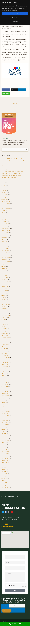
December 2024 (6, 228)
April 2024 (4, 246)
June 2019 (4, 375)
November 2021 (5, 310)
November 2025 (6, 203)
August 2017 (5, 424)
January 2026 (5, 199)
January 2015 (5, 478)
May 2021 (4, 324)
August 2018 (5, 398)
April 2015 (4, 471)
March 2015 (4, 473)
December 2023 (6, 255)
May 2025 (4, 217)
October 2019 (5, 366)
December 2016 (5, 435)
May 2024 (4, 243)
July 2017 (4, 427)
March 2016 (4, 449)
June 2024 (4, 241)
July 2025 (4, 212)
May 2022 (4, 297)
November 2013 (5, 487)
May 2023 (4, 270)
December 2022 (6, 281)
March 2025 (4, 221)
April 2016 (4, 447)
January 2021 (5, 333)
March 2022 (4, 301)
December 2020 (6, 335)
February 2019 (5, 384)
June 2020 (4, 348)
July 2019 (4, 373)
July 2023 (4, 266)
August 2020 (5, 344)
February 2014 (5, 485)
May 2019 (4, 377)
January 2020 (5, 360)
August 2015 (5, 464)
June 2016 (4, 442)
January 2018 (5, 413)
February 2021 (5, 330)
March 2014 (4, 482)
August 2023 (5, 264)
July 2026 (4, 185)
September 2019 (6, 368)
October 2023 (5, 259)
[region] (15, 12)
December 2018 (6, 389)
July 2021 (4, 319)
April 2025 (4, 219)
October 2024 (5, 232)
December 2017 (5, 415)
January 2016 (5, 453)
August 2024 (5, 237)
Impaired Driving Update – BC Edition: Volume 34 (14, 171)
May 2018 (4, 404)
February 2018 (5, 411)
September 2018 (6, 395)
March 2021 (4, 328)
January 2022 (5, 306)
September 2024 (6, 235)
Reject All (15, 21)
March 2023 (4, 275)
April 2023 (4, 272)
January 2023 (5, 279)
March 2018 (4, 409)
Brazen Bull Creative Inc (12, 621)
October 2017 (5, 420)
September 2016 (6, 440)
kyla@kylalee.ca (7, 526)
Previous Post (15, 100)
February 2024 (5, 250)
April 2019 (4, 380)
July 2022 (4, 293)
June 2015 (4, 469)
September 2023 (6, 261)
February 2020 (5, 357)
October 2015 (5, 460)
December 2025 (6, 201)
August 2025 (5, 210)
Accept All (15, 14)
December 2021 (5, 308)
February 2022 (5, 304)
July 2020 (4, 346)
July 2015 (4, 467)
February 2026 (5, 197)
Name (6, 554)
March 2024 (5, 248)
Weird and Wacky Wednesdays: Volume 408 (13, 173)
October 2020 (5, 339)
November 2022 (6, 284)
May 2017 (4, 431)
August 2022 (5, 290)
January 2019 (5, 386)
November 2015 (5, 458)
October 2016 (5, 438)
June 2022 (4, 295)
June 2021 (4, 322)
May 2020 (4, 351)
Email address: (5, 605)
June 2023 (4, 268)
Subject (7, 565)
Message (7, 571)
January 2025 (5, 226)
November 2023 (6, 257)
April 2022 (4, 299)
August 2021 (5, 317)
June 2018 (4, 402)
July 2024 (4, 239)
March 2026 (4, 194)
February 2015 (5, 476)
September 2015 (6, 462)
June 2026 (4, 188)
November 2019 (5, 364)
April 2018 (4, 406)
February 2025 (5, 223)
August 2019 (5, 371)
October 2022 (5, 286)
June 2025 (4, 214)
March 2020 (5, 355)
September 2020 (6, 342)
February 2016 (5, 451)
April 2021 (4, 326)
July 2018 (4, 400)
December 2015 (5, 456)
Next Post (15, 103)
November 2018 (5, 391)
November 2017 (5, 418)
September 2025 (6, 208)
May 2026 (4, 190)
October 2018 (5, 393)
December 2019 (5, 362)
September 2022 (6, 288)
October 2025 (5, 205)
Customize (15, 17)
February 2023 (5, 277)
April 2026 (4, 192)
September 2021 (6, 315)
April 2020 (4, 353)
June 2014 (4, 480)
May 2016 (4, 444)
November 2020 (6, 337)
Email (6, 560)
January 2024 (5, 252)
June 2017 (4, 429)
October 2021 (5, 313)
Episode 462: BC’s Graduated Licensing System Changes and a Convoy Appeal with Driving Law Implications (13, 160)
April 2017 (4, 433)
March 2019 (4, 382)
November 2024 (6, 230)
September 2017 (6, 422)
